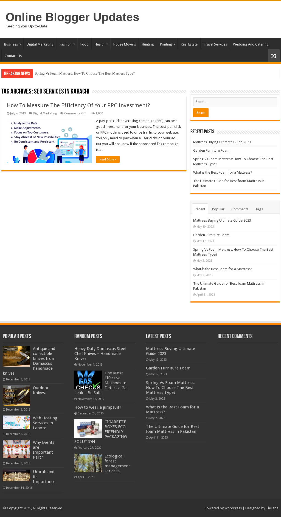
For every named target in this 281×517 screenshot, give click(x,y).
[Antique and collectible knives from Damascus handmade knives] (16, 356)
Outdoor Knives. (41, 390)
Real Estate (189, 44)
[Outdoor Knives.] (16, 395)
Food (84, 44)
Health (100, 44)
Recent (200, 209)
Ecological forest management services (117, 463)
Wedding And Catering (251, 44)
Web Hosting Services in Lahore (45, 423)
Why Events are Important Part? (43, 450)
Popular (218, 209)
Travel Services (215, 44)
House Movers (124, 44)
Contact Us (13, 56)
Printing (166, 44)
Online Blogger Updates (72, 17)
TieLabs (272, 508)
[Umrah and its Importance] (16, 475)
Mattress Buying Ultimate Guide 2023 (222, 142)
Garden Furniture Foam (211, 150)
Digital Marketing (40, 44)
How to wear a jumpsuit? (97, 407)
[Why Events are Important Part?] (16, 449)
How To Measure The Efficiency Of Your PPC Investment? (78, 105)
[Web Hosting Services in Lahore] (16, 422)
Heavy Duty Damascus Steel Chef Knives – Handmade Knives (100, 353)
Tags (259, 209)
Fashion (66, 44)
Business (11, 44)
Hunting (148, 44)
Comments (239, 209)
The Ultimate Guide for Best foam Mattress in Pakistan (172, 429)
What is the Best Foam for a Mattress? (222, 172)
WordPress (233, 508)
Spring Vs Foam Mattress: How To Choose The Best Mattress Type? (85, 73)
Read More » (107, 159)
